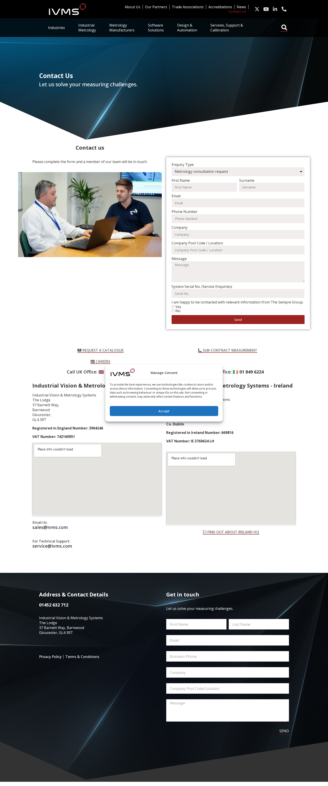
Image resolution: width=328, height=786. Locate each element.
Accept (164, 411)
